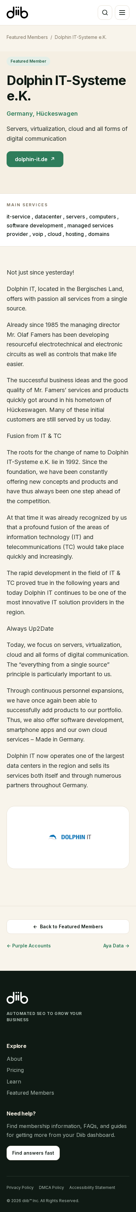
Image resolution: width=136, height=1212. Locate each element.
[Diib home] (17, 12)
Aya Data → (116, 945)
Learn (14, 1081)
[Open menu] (122, 12)
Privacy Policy (20, 1187)
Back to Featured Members (68, 926)
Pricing (15, 1070)
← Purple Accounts (29, 945)
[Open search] (105, 12)
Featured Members (27, 37)
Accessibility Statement (92, 1187)
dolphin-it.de (35, 159)
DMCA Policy (51, 1187)
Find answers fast (33, 1153)
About (14, 1058)
